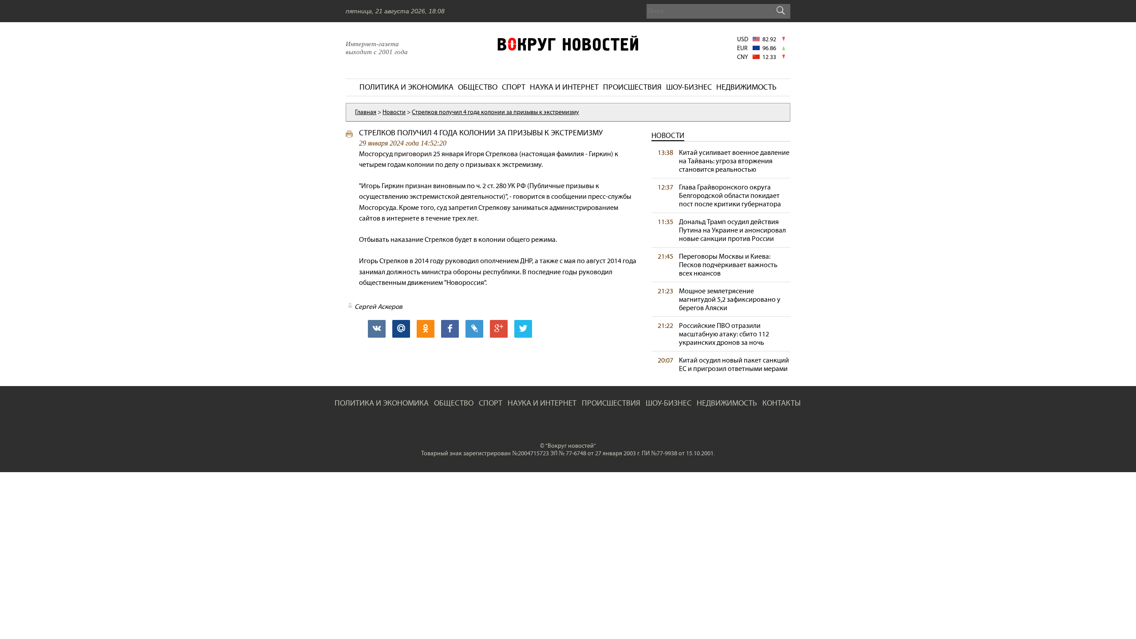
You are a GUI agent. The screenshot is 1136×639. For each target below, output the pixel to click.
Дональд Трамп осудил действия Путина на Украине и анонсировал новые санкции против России (732, 230)
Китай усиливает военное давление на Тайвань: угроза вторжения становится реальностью (734, 161)
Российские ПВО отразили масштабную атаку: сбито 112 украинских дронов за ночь (724, 334)
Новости (667, 135)
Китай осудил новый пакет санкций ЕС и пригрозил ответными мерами (734, 364)
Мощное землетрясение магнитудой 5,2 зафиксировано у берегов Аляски (730, 299)
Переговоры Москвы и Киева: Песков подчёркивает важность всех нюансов (728, 264)
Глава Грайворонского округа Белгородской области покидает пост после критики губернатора (730, 195)
